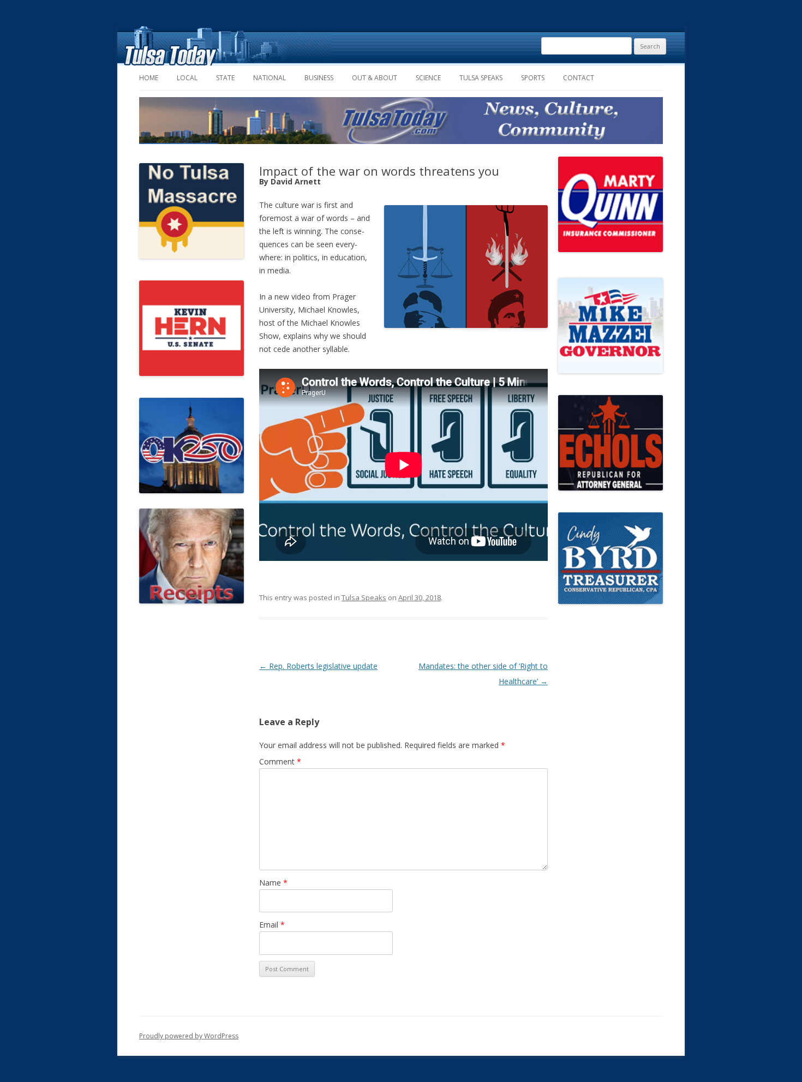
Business (318, 77)
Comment (280, 761)
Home (148, 77)
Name (273, 882)
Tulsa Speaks (480, 77)
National (269, 77)
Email (272, 924)
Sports (532, 77)
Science (428, 77)
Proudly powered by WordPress (188, 1036)
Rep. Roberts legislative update (318, 666)
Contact (578, 77)
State (225, 77)
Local (187, 77)
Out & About (374, 77)
